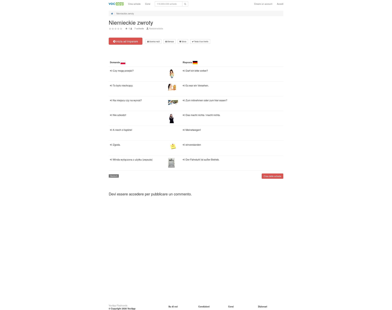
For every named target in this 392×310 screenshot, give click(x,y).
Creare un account (263, 3)
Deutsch (113, 175)
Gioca (183, 41)
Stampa (170, 41)
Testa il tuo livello (201, 41)
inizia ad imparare (126, 41)
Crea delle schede (272, 176)
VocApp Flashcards (118, 305)
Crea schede (134, 3)
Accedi (280, 3)
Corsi (147, 3)
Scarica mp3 (154, 41)
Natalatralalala (156, 28)
